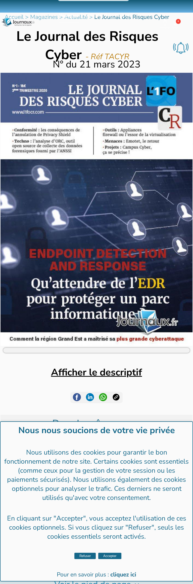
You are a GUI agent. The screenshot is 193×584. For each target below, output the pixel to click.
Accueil (14, 17)
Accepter (109, 556)
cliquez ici (123, 574)
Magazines (69, 15)
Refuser (85, 556)
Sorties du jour (121, 15)
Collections (94, 15)
